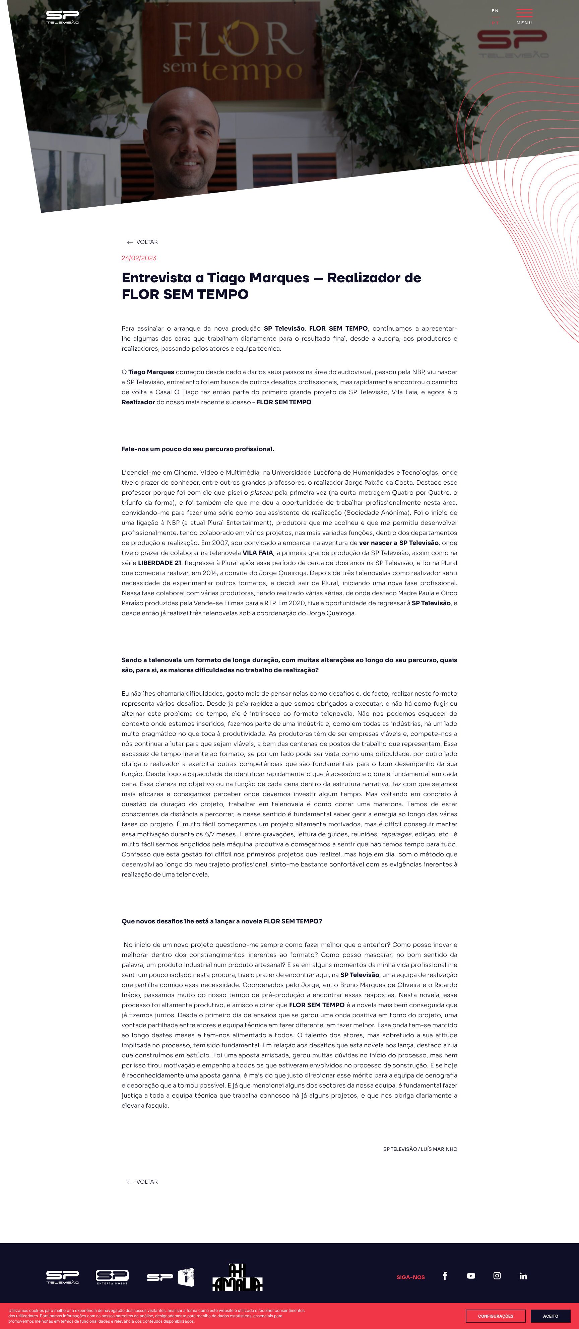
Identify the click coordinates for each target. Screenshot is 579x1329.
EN (495, 10)
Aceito (550, 1316)
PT (496, 23)
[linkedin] (525, 1284)
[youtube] (472, 1284)
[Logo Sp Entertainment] (112, 1277)
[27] (237, 1277)
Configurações (495, 1316)
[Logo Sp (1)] (62, 17)
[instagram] (499, 1284)
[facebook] (446, 1284)
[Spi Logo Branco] (170, 1277)
